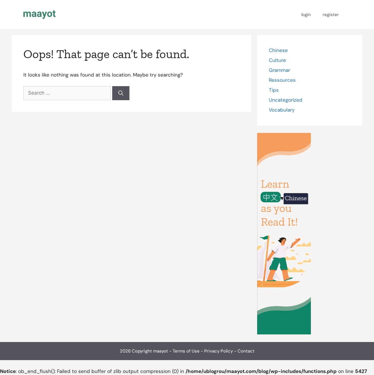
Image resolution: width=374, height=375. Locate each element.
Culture (277, 60)
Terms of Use (186, 351)
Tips (274, 90)
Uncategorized (285, 100)
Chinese (278, 50)
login (306, 15)
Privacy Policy (218, 351)
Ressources (282, 80)
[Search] (120, 93)
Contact (246, 351)
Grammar (279, 70)
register (331, 15)
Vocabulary (282, 110)
